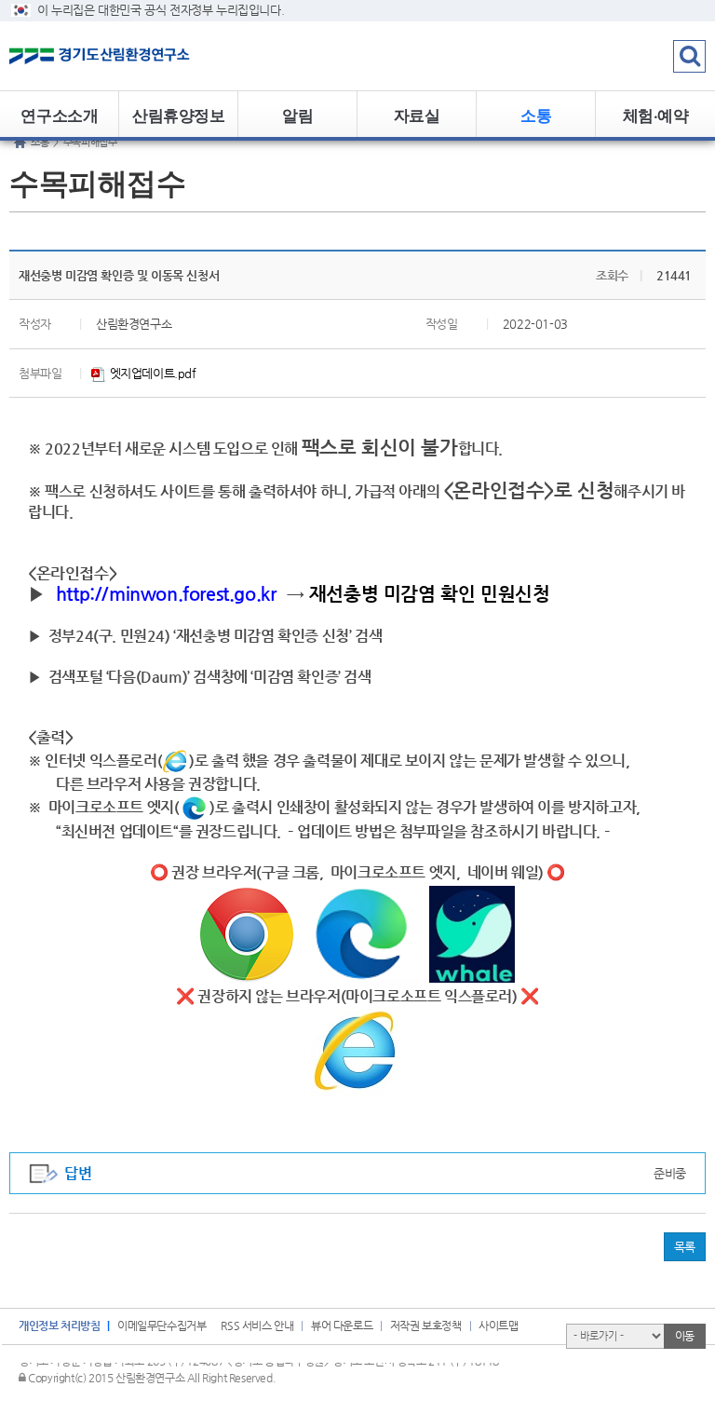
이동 (685, 1335)
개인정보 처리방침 (59, 1325)
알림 (297, 114)
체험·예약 (656, 114)
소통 (535, 114)
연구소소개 (59, 114)
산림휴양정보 (178, 114)
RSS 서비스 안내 (257, 1325)
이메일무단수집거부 (161, 1325)
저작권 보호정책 (426, 1325)
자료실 (417, 114)
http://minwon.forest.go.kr (166, 593)
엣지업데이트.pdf (151, 373)
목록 (684, 1247)
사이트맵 (498, 1325)
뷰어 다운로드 (341, 1325)
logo (116, 55)
